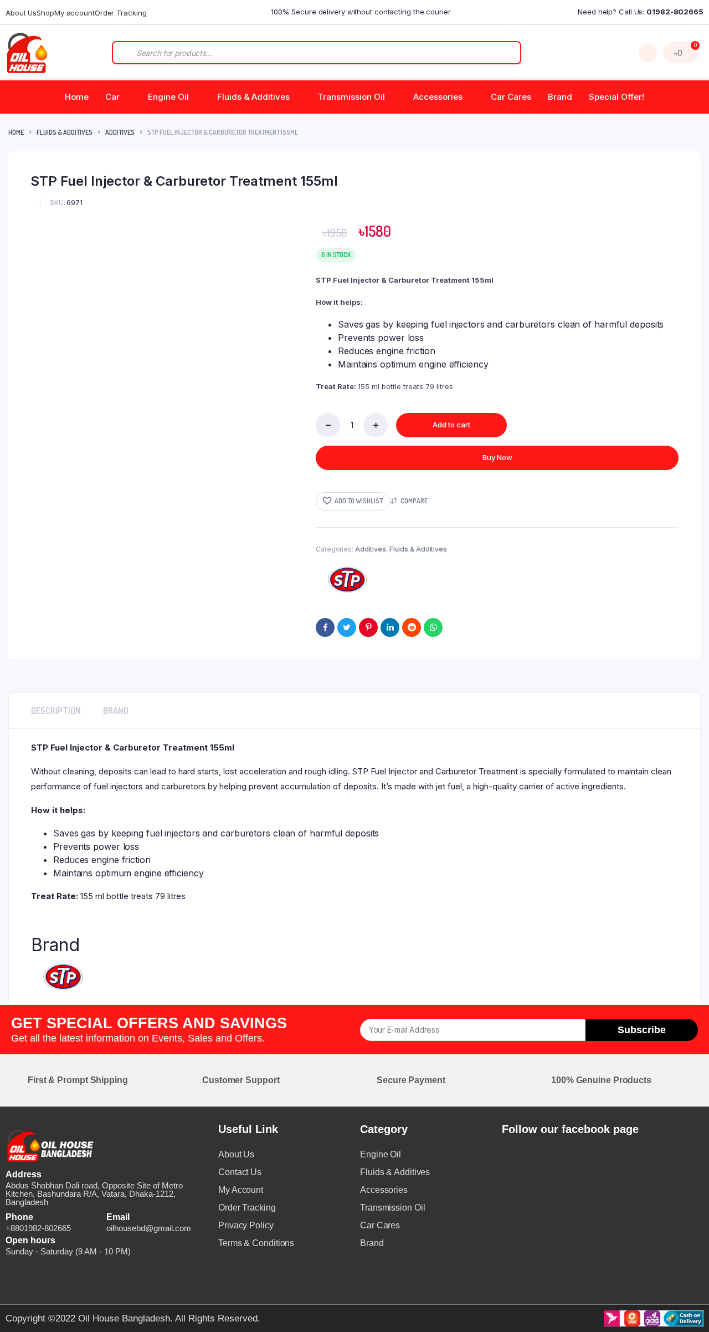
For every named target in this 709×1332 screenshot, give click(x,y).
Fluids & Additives (253, 96)
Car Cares (511, 96)
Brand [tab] (116, 710)
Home (77, 96)
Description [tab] (56, 710)
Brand (560, 96)
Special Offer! (616, 96)
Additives (120, 132)
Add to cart (451, 424)
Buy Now (497, 457)
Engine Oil (168, 96)
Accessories (438, 96)
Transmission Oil (351, 96)
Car (112, 96)
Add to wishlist (359, 501)
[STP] (348, 579)
